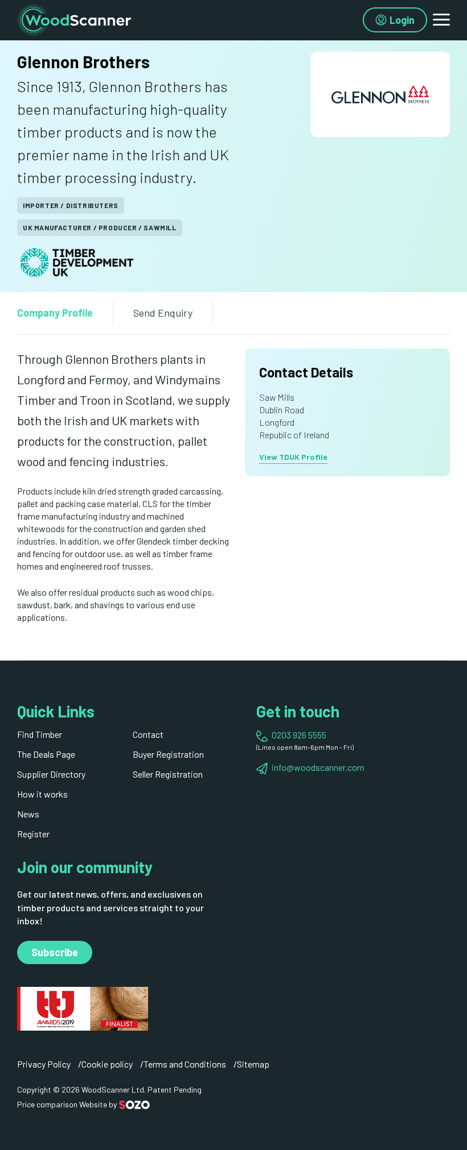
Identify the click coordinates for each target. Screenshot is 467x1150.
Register (33, 833)
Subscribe (54, 952)
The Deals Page (46, 754)
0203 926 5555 (299, 734)
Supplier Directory (51, 774)
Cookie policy (107, 1063)
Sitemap (253, 1063)
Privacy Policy (44, 1063)
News (28, 813)
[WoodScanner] (74, 18)
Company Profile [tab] (55, 312)
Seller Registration (168, 774)
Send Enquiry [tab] (162, 312)
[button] (441, 20)
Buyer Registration (168, 754)
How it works (42, 793)
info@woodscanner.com (318, 767)
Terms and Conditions (185, 1063)
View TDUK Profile (293, 457)
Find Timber (39, 734)
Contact (148, 734)
